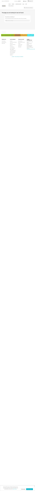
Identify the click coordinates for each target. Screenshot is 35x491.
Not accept (23, 489)
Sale (23, 4)
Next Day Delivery (12, 51)
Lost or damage (12, 48)
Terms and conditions (13, 42)
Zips (26, 4)
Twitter (3, 32)
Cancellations (12, 46)
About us (11, 43)
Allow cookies (29, 489)
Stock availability (12, 52)
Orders (19, 43)
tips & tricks (10, 5)
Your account (21, 39)
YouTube (5, 32)
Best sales (3, 43)
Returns (11, 45)
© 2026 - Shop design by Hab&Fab (17, 56)
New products (4, 42)
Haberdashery (18, 4)
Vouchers (19, 46)
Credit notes (20, 44)
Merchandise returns (21, 42)
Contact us (11, 53)
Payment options (12, 44)
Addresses (20, 45)
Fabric (13, 4)
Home (9, 4)
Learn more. (15, 489)
